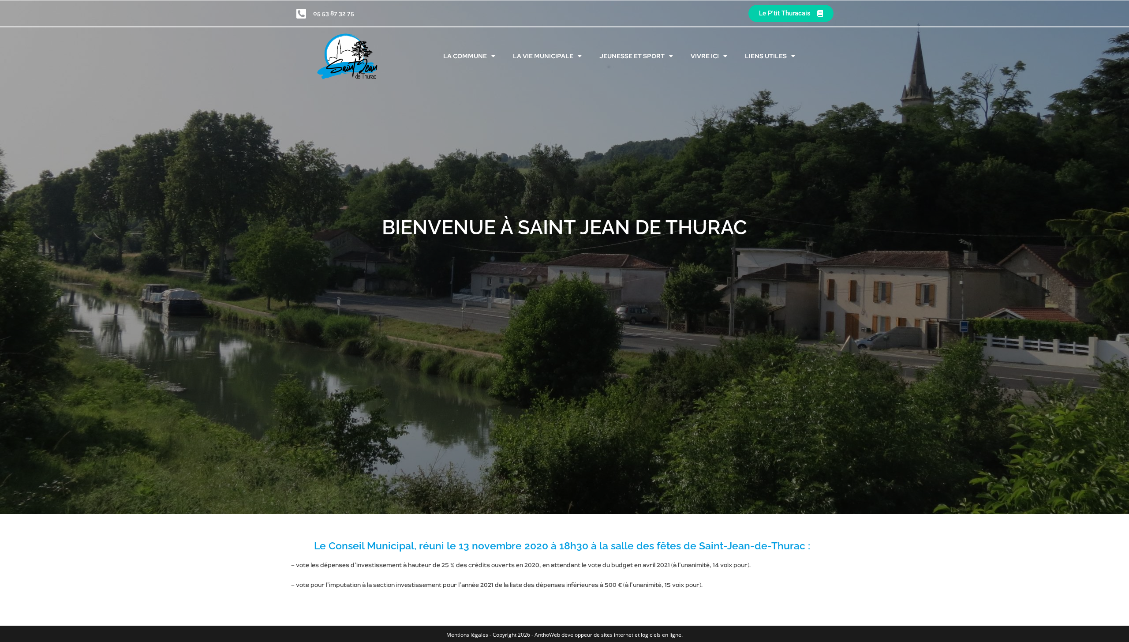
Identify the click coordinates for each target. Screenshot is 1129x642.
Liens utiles (766, 56)
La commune (465, 56)
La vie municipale (543, 56)
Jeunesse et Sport (632, 56)
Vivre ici (705, 56)
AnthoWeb (547, 634)
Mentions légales (468, 634)
